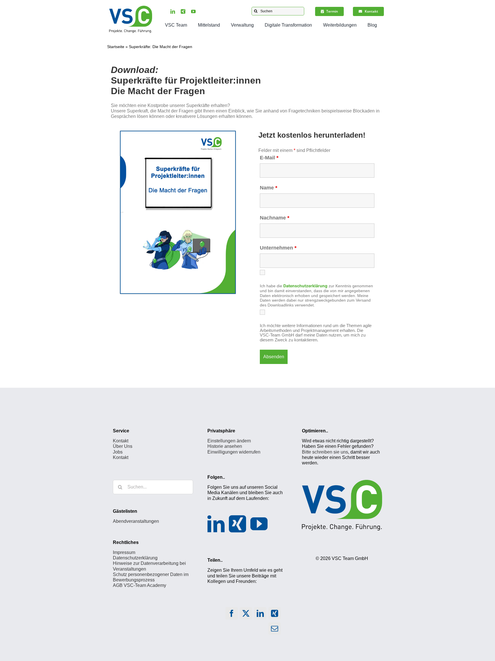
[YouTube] (259, 524)
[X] (246, 614)
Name (268, 188)
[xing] (183, 11)
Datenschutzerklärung (135, 557)
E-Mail (269, 158)
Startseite (115, 46)
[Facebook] (232, 614)
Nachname (274, 218)
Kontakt (120, 440)
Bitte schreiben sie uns (325, 452)
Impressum (124, 552)
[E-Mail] (275, 630)
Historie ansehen (224, 446)
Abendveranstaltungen (136, 521)
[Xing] (237, 524)
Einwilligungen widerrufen (233, 452)
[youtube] (193, 11)
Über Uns (122, 446)
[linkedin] (172, 11)
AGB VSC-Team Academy (139, 585)
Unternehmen (278, 248)
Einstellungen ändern (229, 440)
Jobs (118, 452)
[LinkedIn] (216, 524)
